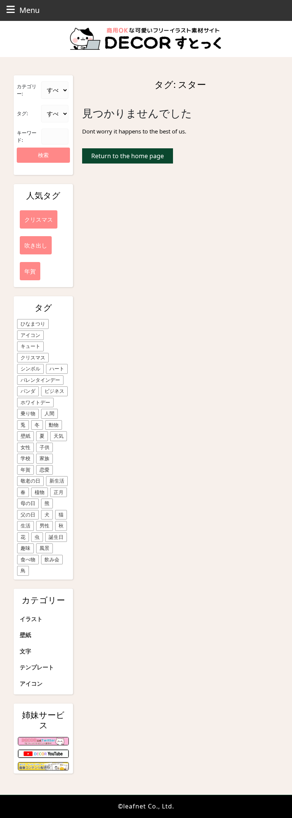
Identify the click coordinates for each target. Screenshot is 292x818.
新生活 (56, 480)
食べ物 (28, 559)
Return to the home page (132, 157)
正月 (58, 492)
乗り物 (28, 413)
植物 (39, 492)
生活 (25, 525)
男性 (44, 525)
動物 (54, 424)
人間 (49, 413)
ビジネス (54, 391)
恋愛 (44, 469)
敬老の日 (30, 480)
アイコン (30, 335)
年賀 (25, 469)
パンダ (28, 391)
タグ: (22, 113)
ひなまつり (33, 323)
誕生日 (56, 537)
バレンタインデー (40, 379)
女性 (25, 447)
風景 (44, 548)
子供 (44, 447)
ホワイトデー (35, 402)
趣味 (25, 548)
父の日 (28, 514)
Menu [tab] (29, 10)
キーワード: (26, 136)
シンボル (30, 368)
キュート (30, 346)
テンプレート (37, 667)
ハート (56, 368)
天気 (58, 435)
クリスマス (33, 357)
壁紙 (25, 435)
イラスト (31, 619)
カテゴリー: (26, 90)
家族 (44, 458)
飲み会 (51, 559)
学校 (25, 458)
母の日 (28, 503)
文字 (25, 651)
